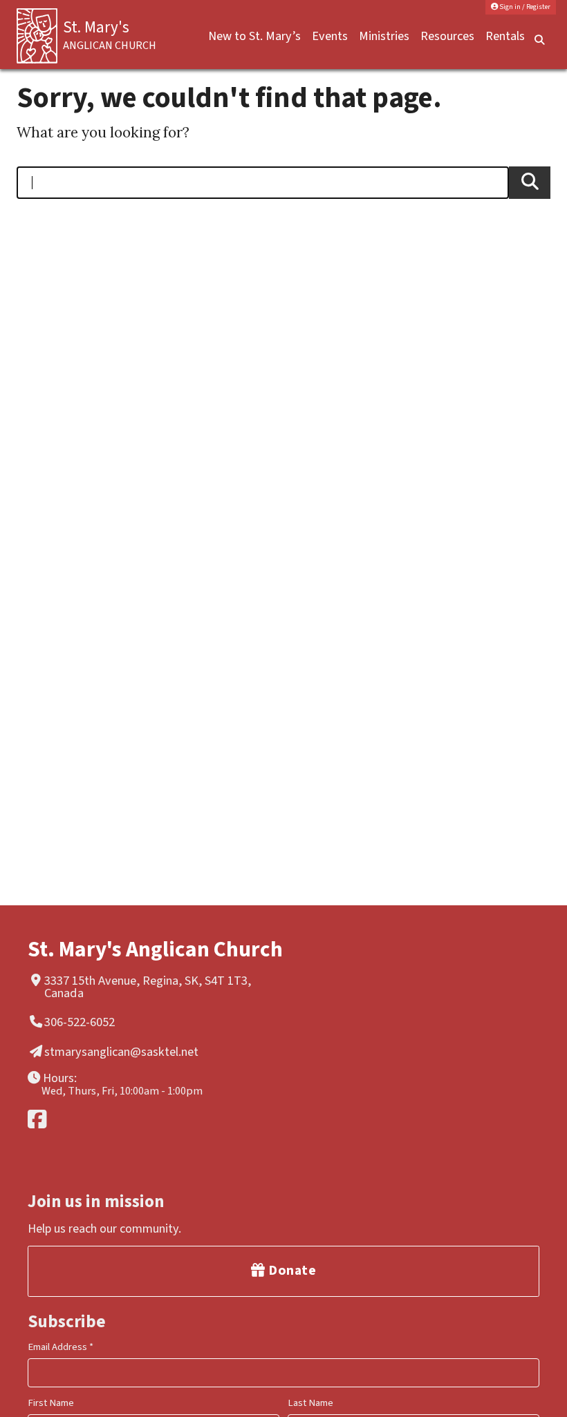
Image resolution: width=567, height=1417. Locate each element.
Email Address (60, 1347)
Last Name (310, 1403)
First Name (51, 1403)
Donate (291, 1270)
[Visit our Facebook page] (153, 1119)
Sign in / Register (524, 6)
